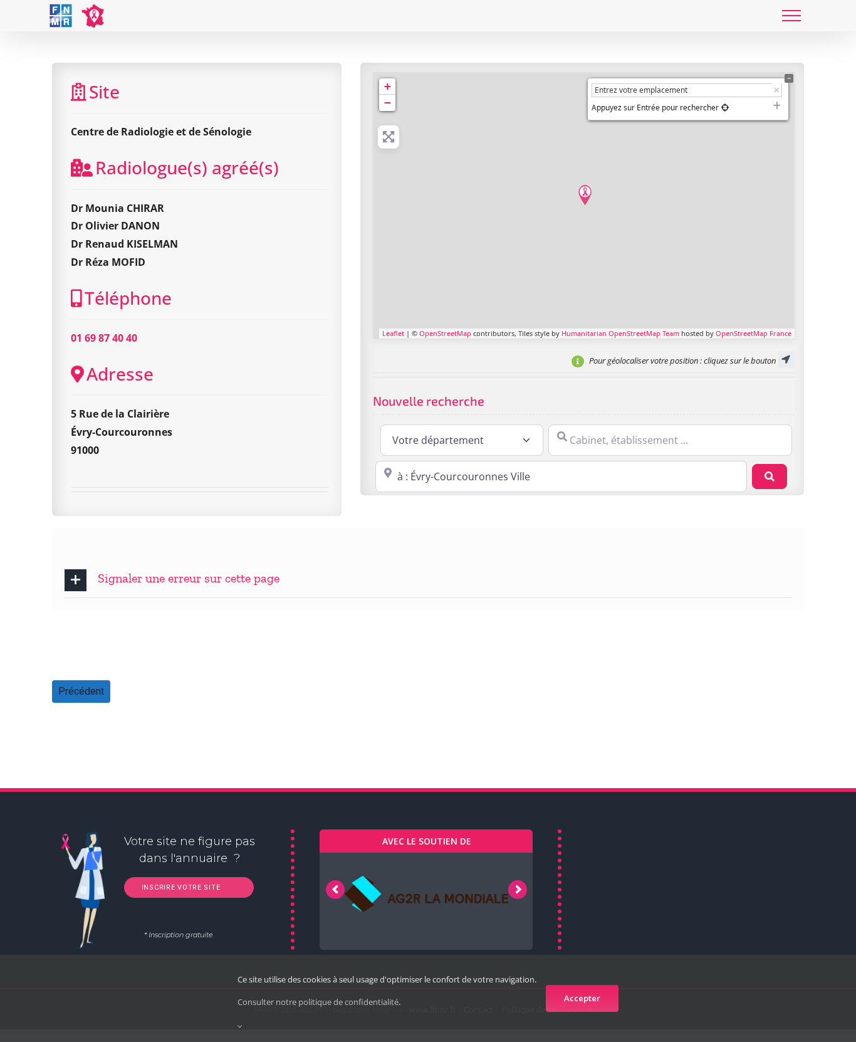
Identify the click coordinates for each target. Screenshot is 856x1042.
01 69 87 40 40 (104, 338)
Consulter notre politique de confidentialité (318, 1002)
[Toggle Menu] (791, 15)
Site (104, 91)
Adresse (120, 374)
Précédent (81, 691)
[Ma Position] (725, 107)
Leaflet (393, 333)
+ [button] (387, 86)
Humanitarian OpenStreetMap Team (620, 333)
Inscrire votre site (179, 887)
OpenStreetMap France (753, 333)
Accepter (582, 998)
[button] (428, 580)
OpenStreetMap (445, 333)
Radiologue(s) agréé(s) (187, 167)
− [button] (387, 102)
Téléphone (128, 298)
